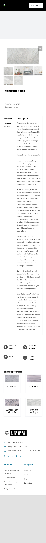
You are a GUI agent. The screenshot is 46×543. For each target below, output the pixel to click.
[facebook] (4, 456)
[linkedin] (20, 456)
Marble (15, 107)
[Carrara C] (12, 376)
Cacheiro (33, 386)
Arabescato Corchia (12, 411)
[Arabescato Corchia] (12, 399)
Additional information (8, 125)
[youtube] (16, 456)
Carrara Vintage (34, 411)
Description (8, 118)
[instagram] (12, 456)
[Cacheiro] (33, 376)
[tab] (9, 118)
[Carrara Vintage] (33, 399)
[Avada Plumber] (13, 5)
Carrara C (12, 386)
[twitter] (8, 456)
